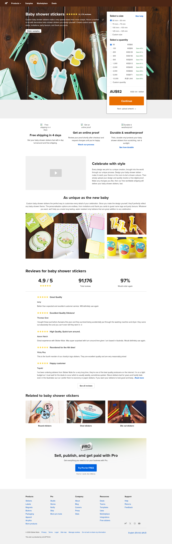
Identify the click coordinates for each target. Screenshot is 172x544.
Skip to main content (2, 2)
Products (15, 3)
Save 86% (139, 71)
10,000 (115, 78)
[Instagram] (135, 523)
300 (114, 55)
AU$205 (129, 59)
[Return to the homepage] (6, 3)
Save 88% (139, 75)
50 (114, 44)
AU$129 (129, 52)
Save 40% (139, 48)
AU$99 (130, 48)
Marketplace (42, 3)
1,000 (115, 63)
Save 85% (139, 67)
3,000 (115, 71)
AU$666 (129, 71)
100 (114, 48)
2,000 (115, 67)
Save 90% (139, 78)
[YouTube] (139, 523)
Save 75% (139, 60)
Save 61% (139, 52)
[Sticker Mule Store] (126, 523)
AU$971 (129, 74)
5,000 (115, 74)
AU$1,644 (129, 78)
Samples (29, 3)
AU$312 (129, 63)
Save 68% (139, 56)
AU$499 (129, 67)
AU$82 (130, 44)
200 (114, 52)
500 (114, 59)
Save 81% (139, 63)
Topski (40, 368)
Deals (54, 3)
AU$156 (129, 55)
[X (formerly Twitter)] (130, 523)
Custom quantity (119, 82)
